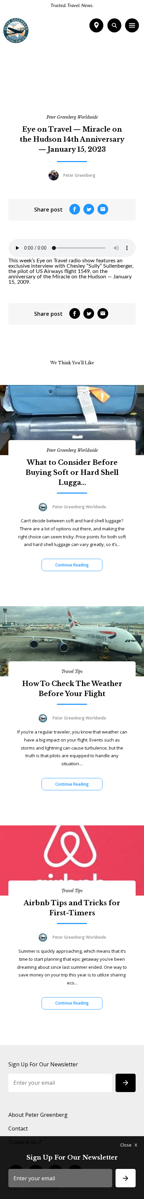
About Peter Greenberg (38, 1114)
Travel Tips (72, 671)
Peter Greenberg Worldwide (72, 117)
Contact (18, 1128)
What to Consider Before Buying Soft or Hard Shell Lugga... (72, 472)
